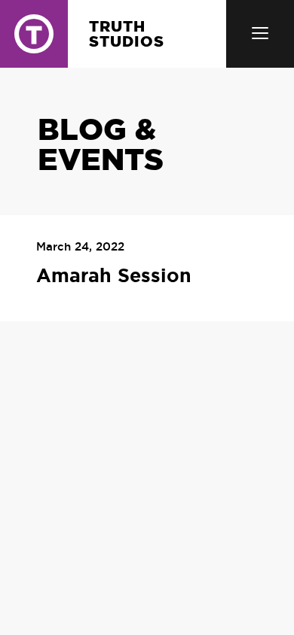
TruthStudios (126, 33)
